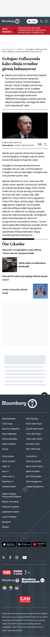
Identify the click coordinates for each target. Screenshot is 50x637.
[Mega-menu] (46, 21)
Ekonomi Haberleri (10, 428)
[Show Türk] (10, 588)
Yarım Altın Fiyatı (34, 438)
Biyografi (6, 521)
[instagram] (16, 558)
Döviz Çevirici (8, 461)
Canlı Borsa (31, 456)
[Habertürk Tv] (17, 572)
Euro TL (5, 471)
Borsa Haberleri (9, 433)
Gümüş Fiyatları (33, 461)
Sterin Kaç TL (8, 476)
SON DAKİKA (7, 30)
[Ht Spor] (27, 572)
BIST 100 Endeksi (33, 476)
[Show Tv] (4, 588)
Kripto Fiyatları (9, 444)
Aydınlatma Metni (10, 511)
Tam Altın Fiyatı (33, 433)
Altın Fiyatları (32, 418)
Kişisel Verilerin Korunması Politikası (11, 495)
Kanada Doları (9, 486)
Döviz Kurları (8, 456)
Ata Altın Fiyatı (33, 444)
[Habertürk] (6, 572)
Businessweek (8, 418)
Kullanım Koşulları (10, 506)
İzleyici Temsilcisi (10, 501)
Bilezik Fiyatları (33, 471)
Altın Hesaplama (34, 481)
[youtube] (25, 558)
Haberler (20, 49)
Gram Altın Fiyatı (34, 423)
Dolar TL (6, 466)
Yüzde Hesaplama (35, 486)
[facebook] (10, 558)
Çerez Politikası (9, 516)
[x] (3, 558)
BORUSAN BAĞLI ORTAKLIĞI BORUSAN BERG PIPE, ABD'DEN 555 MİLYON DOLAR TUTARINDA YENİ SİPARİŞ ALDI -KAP (32, 30)
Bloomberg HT (8, 49)
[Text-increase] (39, 144)
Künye (5, 449)
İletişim (5, 527)
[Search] (41, 21)
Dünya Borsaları (9, 438)
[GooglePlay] (24, 544)
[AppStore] (9, 544)
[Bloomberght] (11, 21)
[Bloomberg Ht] (11, 580)
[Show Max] (17, 588)
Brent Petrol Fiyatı (34, 466)
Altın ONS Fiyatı (33, 449)
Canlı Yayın (7, 423)
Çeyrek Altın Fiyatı (34, 428)
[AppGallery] (39, 544)
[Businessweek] (33, 580)
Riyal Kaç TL (7, 481)
